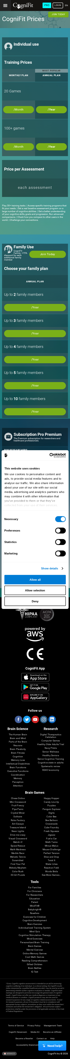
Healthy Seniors (50, 755)
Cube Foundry (51, 827)
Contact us (42, 1038)
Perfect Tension (51, 853)
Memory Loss (18, 760)
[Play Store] (35, 687)
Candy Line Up (51, 802)
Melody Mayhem (17, 868)
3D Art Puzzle (18, 875)
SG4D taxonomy (50, 770)
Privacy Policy (33, 1025)
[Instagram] (43, 719)
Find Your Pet (18, 864)
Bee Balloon (51, 820)
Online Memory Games (34, 953)
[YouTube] (35, 719)
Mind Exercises (34, 939)
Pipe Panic (17, 809)
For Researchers (34, 895)
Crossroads (51, 824)
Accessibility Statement (27, 1045)
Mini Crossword (18, 802)
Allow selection (35, 590)
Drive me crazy (17, 835)
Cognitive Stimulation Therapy (35, 935)
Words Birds (51, 871)
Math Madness (18, 849)
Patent (34, 902)
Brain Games (34, 946)
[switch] (60, 530)
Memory (18, 778)
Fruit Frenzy (18, 805)
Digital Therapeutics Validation (50, 735)
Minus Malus (51, 846)
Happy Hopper (51, 798)
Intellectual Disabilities (18, 764)
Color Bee (51, 816)
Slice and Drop (51, 857)
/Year (51, 109)
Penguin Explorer (51, 809)
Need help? (55, 1046)
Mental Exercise (35, 950)
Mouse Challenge (52, 849)
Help (52, 1038)
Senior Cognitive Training (51, 759)
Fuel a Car (51, 838)
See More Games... (51, 875)
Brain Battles (34, 968)
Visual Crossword (18, 838)
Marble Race (17, 853)
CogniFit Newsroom (18, 1032)
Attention (18, 786)
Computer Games (50, 741)
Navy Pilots (51, 748)
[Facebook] (18, 719)
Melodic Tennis (18, 857)
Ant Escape (18, 824)
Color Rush (18, 871)
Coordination (18, 775)
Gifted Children (35, 964)
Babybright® (34, 909)
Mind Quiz (34, 931)
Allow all (35, 579)
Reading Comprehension (35, 961)
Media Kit (35, 1032)
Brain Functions (18, 767)
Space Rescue (18, 846)
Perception (18, 782)
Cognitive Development (35, 920)
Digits (52, 813)
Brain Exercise (34, 924)
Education (34, 899)
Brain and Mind (18, 738)
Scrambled (17, 860)
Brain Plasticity (18, 749)
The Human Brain (18, 734)
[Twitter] (27, 719)
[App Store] (35, 677)
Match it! (17, 842)
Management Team (53, 1025)
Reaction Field (51, 868)
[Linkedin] (52, 719)
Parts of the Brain (18, 742)
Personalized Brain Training (34, 942)
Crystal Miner (18, 813)
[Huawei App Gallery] (35, 697)
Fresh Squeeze (51, 831)
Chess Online (18, 798)
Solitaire (17, 816)
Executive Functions (18, 771)
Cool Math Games (34, 957)
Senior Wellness (50, 752)
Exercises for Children (34, 917)
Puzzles (51, 805)
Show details (49, 568)
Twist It (51, 860)
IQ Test (34, 972)
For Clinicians (34, 891)
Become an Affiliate (52, 1032)
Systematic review (50, 766)
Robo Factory (18, 820)
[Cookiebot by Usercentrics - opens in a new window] (50, 455)
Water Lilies (52, 864)
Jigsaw (51, 835)
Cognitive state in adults (50, 763)
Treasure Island (18, 827)
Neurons (17, 745)
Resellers (34, 913)
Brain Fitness (18, 753)
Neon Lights (18, 831)
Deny (35, 601)
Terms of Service (16, 1025)
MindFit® (35, 906)
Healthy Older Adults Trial (50, 744)
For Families (34, 887)
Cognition (18, 756)
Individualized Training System (34, 928)
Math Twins (51, 842)
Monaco (10, 1054)
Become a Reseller (24, 1038)
